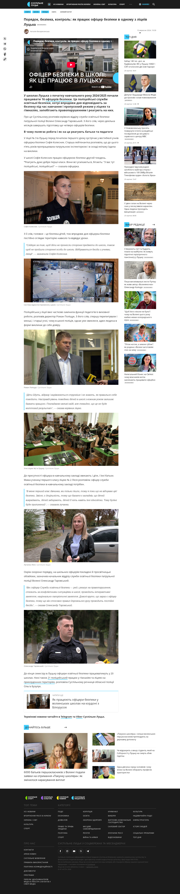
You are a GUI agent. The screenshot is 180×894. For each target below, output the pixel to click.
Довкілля (62, 820)
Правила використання (36, 862)
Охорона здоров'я (92, 820)
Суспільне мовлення (34, 858)
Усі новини (58, 4)
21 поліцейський (58, 677)
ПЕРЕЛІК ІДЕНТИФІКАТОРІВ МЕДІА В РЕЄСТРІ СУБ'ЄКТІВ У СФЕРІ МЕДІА (37, 881)
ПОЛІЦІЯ (45, 12)
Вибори (112, 816)
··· (130, 4)
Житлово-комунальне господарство (119, 821)
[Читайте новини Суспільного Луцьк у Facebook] (60, 851)
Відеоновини (115, 837)
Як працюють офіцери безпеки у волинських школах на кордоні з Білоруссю (75, 703)
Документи (30, 871)
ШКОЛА (36, 12)
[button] (5, 38)
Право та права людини (65, 827)
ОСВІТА (27, 12)
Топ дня (137, 837)
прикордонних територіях (39, 682)
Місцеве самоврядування (92, 827)
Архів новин (30, 854)
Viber (79, 716)
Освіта (54, 12)
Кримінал (113, 811)
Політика (62, 833)
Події (60, 811)
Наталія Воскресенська (39, 31)
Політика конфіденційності (38, 866)
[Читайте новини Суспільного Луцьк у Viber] (80, 851)
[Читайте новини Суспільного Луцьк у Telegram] (87, 851)
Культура (112, 4)
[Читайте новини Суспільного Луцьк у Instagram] (67, 851)
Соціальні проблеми (143, 833)
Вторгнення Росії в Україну (78, 4)
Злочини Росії (115, 833)
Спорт (122, 4)
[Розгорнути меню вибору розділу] (49, 4)
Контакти (29, 850)
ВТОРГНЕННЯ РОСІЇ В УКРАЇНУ (37, 816)
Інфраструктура (141, 820)
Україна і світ (99, 4)
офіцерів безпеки (59, 99)
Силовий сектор (66, 12)
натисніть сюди (92, 867)
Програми (29, 875)
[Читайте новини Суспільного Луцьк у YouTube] (74, 851)
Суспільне (91, 864)
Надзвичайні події (142, 816)
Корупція (87, 811)
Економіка (63, 816)
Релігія (86, 833)
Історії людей (140, 826)
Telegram (66, 716)
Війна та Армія (90, 837)
